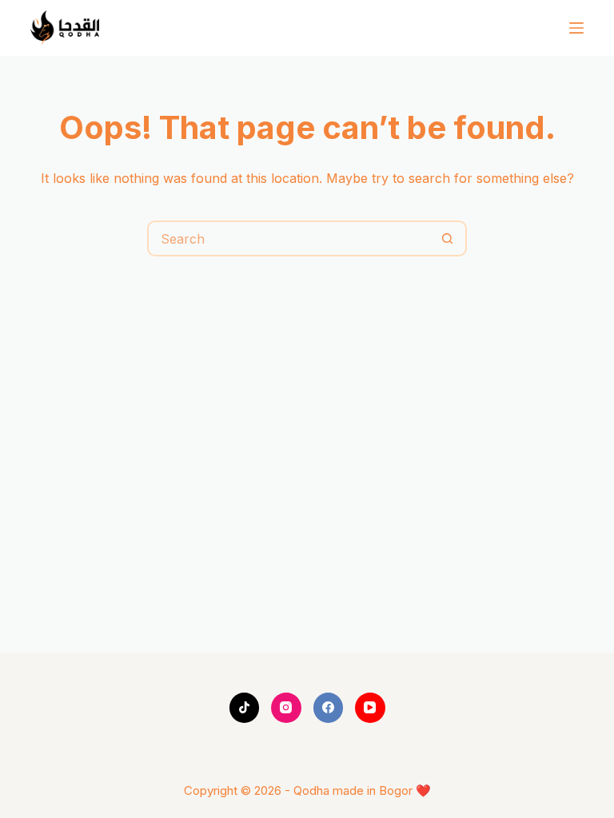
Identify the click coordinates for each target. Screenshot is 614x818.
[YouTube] (370, 708)
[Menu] (576, 28)
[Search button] (447, 238)
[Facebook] (328, 708)
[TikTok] (244, 708)
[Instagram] (286, 708)
